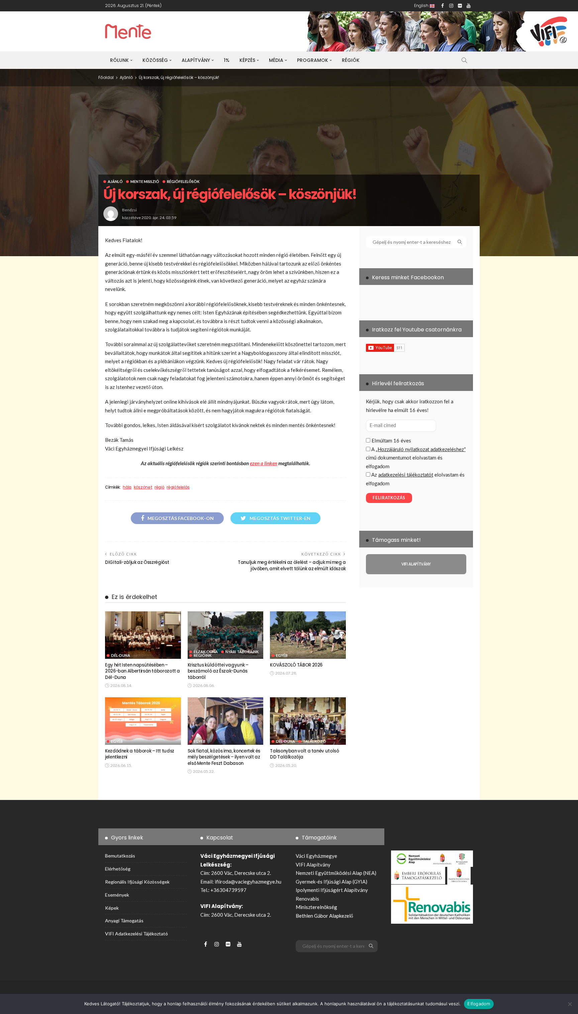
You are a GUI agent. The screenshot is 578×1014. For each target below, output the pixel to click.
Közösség (155, 60)
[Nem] (569, 1004)
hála (127, 487)
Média (276, 60)
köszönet (143, 487)
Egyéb (282, 655)
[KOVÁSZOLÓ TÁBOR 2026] (308, 635)
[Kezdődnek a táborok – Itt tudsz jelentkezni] (143, 721)
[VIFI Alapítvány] (416, 564)
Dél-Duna (120, 655)
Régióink (202, 655)
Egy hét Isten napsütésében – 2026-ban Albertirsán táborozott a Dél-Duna (142, 671)
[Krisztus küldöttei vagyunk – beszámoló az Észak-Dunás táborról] (226, 635)
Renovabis (307, 899)
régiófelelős (178, 487)
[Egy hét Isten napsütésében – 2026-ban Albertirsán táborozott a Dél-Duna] (143, 635)
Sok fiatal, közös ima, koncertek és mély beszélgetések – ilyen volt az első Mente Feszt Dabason (224, 757)
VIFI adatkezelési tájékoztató (136, 933)
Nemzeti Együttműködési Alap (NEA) (336, 873)
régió (159, 487)
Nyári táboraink (242, 651)
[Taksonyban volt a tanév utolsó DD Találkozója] (308, 721)
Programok (312, 60)
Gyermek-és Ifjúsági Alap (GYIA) (331, 882)
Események (117, 895)
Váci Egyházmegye (316, 856)
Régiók (351, 60)
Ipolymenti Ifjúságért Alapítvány (332, 890)
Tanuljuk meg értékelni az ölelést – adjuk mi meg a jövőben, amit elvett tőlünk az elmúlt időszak (292, 565)
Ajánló (115, 181)
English (421, 5)
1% (226, 60)
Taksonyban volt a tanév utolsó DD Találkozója (304, 754)
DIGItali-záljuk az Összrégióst (137, 562)
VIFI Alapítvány (313, 864)
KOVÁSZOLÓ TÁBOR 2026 (296, 665)
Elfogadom (478, 1003)
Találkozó (314, 741)
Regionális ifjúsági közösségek (137, 882)
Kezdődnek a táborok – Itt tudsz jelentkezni (139, 754)
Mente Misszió (144, 181)
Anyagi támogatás (124, 920)
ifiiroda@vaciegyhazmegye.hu (248, 882)
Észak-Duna (206, 651)
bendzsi (129, 209)
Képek (112, 908)
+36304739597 (228, 890)
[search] (464, 60)
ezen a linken (263, 463)
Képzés (247, 60)
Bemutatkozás (120, 855)
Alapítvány (196, 60)
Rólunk (119, 60)
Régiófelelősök (183, 181)
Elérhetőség (117, 869)
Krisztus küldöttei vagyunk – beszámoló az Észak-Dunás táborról (218, 671)
